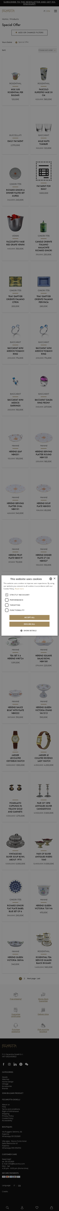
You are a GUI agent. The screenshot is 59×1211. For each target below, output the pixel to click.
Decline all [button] (29, 624)
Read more (19, 589)
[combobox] (50, 578)
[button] (29, 630)
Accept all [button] (29, 617)
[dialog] (30, 605)
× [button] (54, 579)
